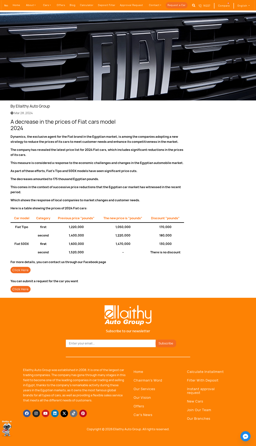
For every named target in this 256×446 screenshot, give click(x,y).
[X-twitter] (64, 413)
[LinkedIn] (175, 120)
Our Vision (142, 397)
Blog (73, 5)
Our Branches (198, 418)
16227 (206, 5)
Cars (46, 5)
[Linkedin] (55, 413)
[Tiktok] (73, 413)
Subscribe (166, 343)
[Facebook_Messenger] (245, 436)
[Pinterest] (83, 413)
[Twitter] (168, 120)
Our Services (144, 389)
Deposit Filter (106, 5)
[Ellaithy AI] (6, 428)
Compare (224, 5)
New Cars (195, 401)
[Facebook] (161, 120)
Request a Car (177, 5)
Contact (154, 5)
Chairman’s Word (148, 380)
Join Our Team (199, 410)
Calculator (87, 5)
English (243, 5)
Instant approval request (201, 391)
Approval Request (131, 5)
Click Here (20, 270)
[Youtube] (45, 413)
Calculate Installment (205, 372)
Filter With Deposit (203, 380)
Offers (61, 5)
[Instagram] (36, 413)
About (30, 5)
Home (16, 5)
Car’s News (143, 415)
